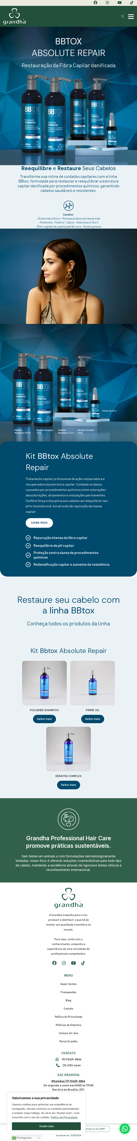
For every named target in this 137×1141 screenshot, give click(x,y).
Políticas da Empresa (68, 1025)
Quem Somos (68, 984)
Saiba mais (44, 719)
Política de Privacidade (64, 1117)
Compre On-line (68, 1033)
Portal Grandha (68, 1041)
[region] (46, 1113)
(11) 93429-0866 (72, 1059)
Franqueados (68, 992)
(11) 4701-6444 (72, 1065)
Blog (68, 1000)
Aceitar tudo (46, 1126)
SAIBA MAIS (39, 523)
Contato (68, 1008)
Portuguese (24, 1137)
